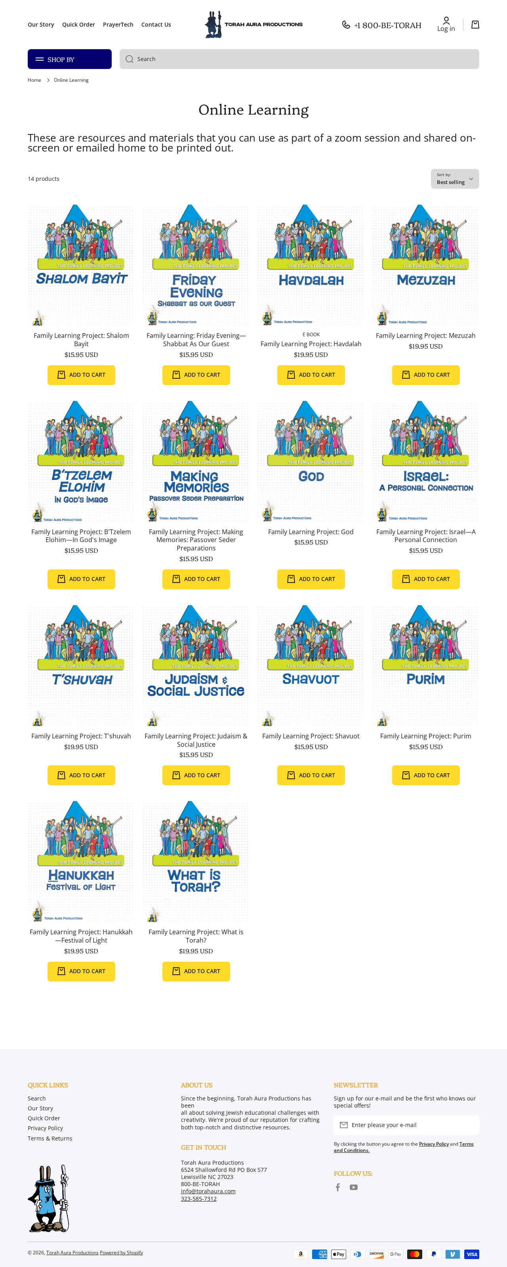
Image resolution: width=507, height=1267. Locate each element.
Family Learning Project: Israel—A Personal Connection (426, 536)
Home (34, 80)
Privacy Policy (45, 1128)
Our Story (40, 1108)
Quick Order (44, 1118)
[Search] (126, 59)
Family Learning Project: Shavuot (311, 736)
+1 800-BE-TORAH (387, 24)
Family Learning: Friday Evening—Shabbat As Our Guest (196, 340)
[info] (81, 277)
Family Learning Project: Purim (425, 736)
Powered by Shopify (121, 1252)
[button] (475, 25)
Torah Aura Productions (72, 1252)
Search (37, 1098)
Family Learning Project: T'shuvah (81, 736)
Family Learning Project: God (311, 532)
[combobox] (299, 59)
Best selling (451, 182)
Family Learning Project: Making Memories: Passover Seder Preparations (196, 540)
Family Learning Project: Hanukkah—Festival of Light (81, 936)
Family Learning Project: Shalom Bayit (81, 340)
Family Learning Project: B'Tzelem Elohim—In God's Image (81, 536)
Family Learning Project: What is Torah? (196, 936)
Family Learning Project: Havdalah (311, 344)
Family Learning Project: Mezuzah (426, 336)
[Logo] (253, 24)
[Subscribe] (469, 1125)
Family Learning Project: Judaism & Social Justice (196, 740)
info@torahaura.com (208, 1191)
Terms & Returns (50, 1138)
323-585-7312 (199, 1198)
